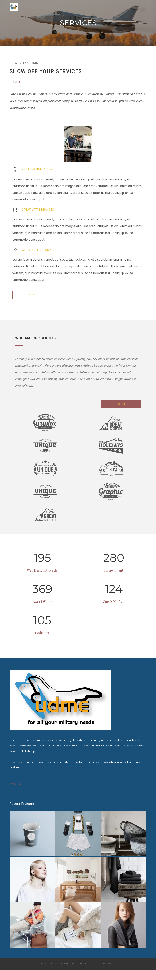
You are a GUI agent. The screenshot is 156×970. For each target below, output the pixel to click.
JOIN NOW (28, 295)
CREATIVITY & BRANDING (38, 209)
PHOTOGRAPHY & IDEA (37, 169)
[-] (14, 7)
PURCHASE (120, 404)
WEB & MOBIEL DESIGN (37, 249)
